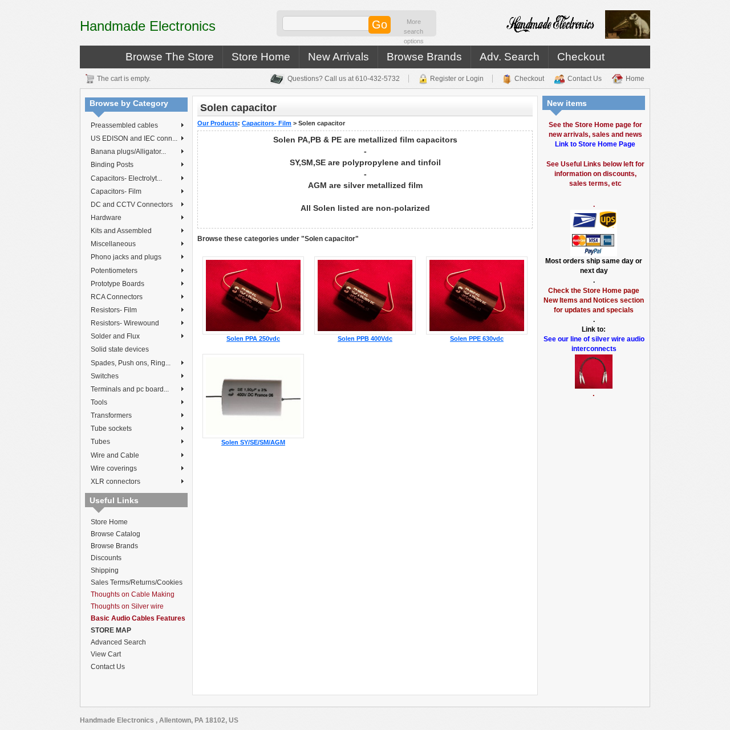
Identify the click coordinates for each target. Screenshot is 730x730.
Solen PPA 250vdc (253, 338)
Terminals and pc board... (130, 389)
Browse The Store (169, 57)
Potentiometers (114, 271)
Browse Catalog (115, 534)
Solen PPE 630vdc (477, 338)
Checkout (581, 57)
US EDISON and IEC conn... (134, 138)
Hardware (106, 218)
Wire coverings (114, 468)
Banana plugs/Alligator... (128, 152)
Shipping (105, 570)
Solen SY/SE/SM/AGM (253, 442)
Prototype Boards (117, 284)
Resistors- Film (114, 310)
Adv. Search (510, 57)
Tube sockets (111, 429)
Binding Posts (112, 165)
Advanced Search (118, 642)
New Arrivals (338, 57)
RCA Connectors (117, 297)
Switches (105, 376)
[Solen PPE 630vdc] (477, 294)
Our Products (217, 123)
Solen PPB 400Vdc (365, 338)
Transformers (111, 415)
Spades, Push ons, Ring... (131, 363)
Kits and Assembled (121, 231)
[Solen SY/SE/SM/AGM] (253, 395)
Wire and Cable (115, 455)
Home (635, 79)
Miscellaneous (113, 244)
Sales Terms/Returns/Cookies (136, 582)
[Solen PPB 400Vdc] (365, 294)
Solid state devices (120, 349)
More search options (414, 31)
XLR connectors (115, 482)
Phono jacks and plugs (126, 257)
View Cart (106, 654)
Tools (99, 402)
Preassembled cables (124, 125)
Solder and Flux (115, 336)
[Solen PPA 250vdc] (253, 294)
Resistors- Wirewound (125, 323)
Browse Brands (424, 57)
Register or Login (457, 79)
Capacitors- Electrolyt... (126, 178)
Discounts (106, 558)
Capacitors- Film (116, 191)
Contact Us (584, 79)
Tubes (100, 442)
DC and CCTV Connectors (132, 205)
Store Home (261, 57)
